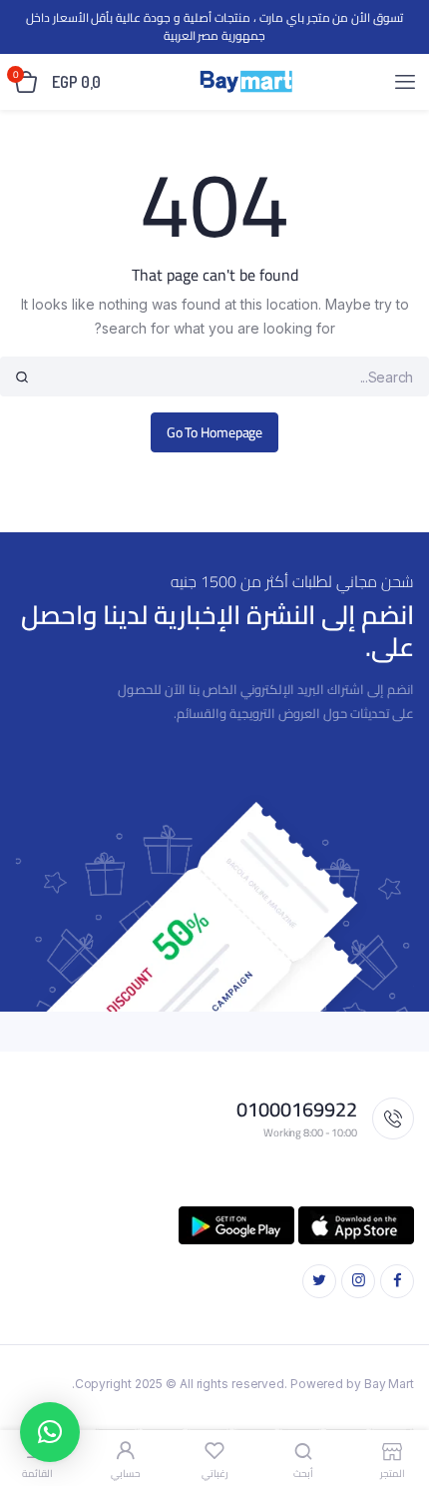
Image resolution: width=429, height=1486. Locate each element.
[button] (50, 1432)
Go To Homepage (215, 432)
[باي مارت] (246, 82)
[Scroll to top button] (397, 1406)
